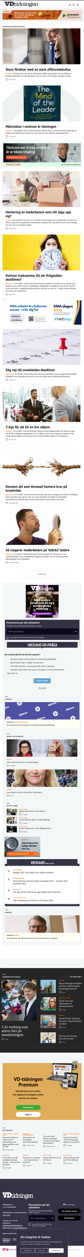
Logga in (28, 1114)
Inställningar (28, 1250)
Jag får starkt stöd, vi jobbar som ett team (27, 662)
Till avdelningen (75, 977)
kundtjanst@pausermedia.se (12, 1225)
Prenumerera (28, 1107)
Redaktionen (7, 1239)
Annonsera (6, 1241)
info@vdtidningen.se (19, 1228)
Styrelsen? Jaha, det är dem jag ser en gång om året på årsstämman (37, 669)
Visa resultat (42, 688)
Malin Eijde (6, 1215)
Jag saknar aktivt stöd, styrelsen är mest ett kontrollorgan (33, 659)
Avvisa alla (41, 1250)
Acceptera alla (56, 1250)
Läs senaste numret (69, 1211)
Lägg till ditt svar (12, 673)
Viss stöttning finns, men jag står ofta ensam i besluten (32, 666)
